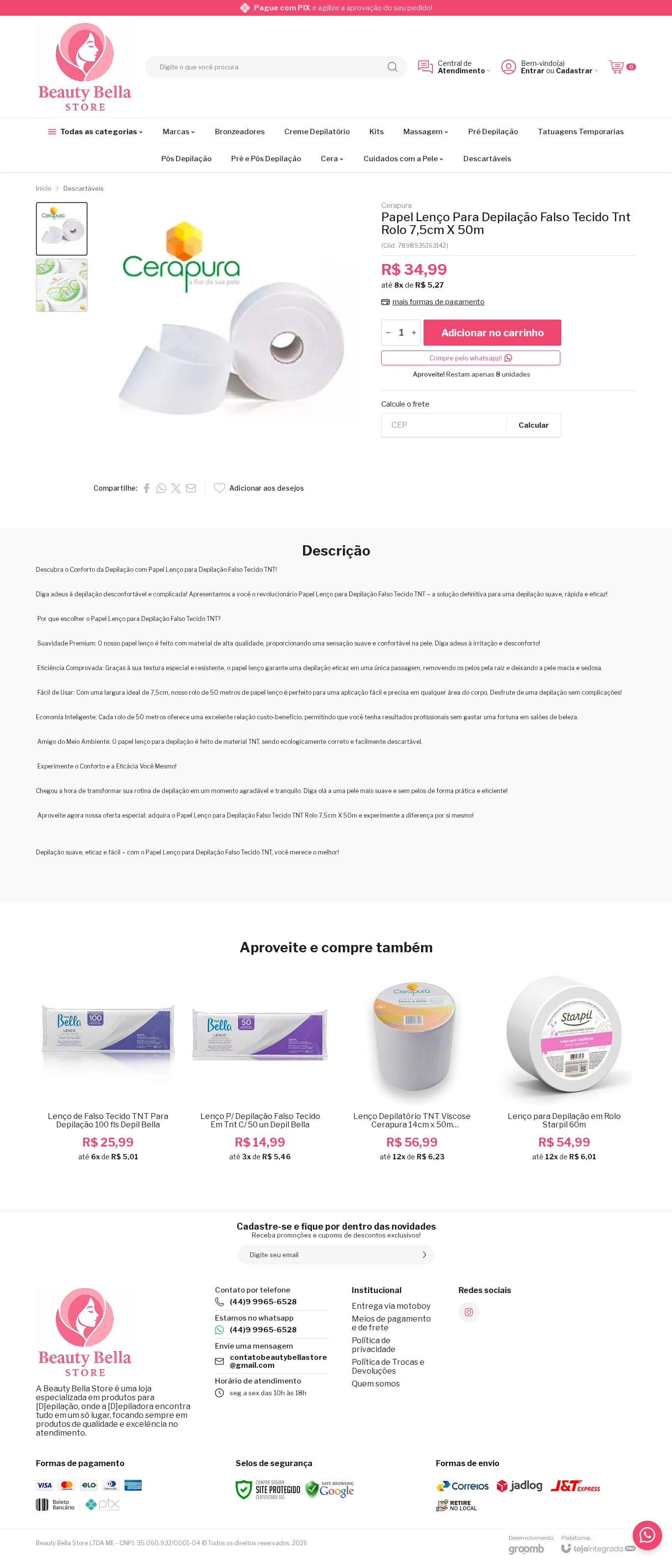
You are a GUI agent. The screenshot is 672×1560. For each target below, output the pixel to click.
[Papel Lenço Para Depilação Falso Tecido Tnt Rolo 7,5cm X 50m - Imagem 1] (62, 229)
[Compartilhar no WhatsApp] (161, 488)
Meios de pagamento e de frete (391, 1323)
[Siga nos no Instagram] (468, 1312)
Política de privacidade (374, 1345)
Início (44, 188)
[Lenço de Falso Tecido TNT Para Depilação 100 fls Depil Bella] (108, 1067)
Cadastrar (574, 70)
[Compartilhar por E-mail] (191, 488)
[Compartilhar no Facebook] (147, 488)
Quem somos (376, 1383)
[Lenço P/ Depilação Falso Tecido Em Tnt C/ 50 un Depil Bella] (260, 1067)
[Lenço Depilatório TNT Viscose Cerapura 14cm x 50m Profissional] (412, 1067)
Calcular (534, 425)
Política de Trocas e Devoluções (388, 1366)
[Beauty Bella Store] (85, 67)
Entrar (533, 70)
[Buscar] (392, 67)
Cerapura (396, 205)
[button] (62, 229)
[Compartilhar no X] (176, 488)
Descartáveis (83, 188)
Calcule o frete (405, 404)
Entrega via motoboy (391, 1306)
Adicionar (127, 1096)
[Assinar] (424, 1255)
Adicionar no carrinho (492, 333)
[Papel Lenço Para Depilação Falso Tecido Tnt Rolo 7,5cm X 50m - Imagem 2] (61, 285)
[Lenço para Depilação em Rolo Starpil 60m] (564, 1067)
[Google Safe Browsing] (329, 1489)
